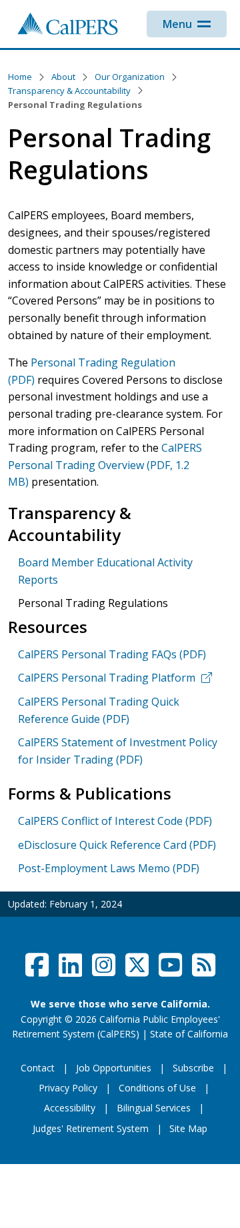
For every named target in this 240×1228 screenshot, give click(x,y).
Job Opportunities (113, 1067)
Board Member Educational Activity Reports (105, 571)
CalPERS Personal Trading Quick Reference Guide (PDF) (98, 710)
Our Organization (130, 77)
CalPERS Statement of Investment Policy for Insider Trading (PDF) (117, 751)
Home (20, 77)
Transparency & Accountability (69, 91)
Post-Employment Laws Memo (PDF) (108, 868)
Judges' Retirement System (91, 1128)
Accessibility (69, 1107)
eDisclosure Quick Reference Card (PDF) (117, 845)
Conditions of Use (157, 1087)
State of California (189, 1033)
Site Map (188, 1128)
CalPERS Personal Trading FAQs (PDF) (112, 654)
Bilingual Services (154, 1107)
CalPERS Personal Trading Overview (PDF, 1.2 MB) (105, 464)
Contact (38, 1067)
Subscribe (193, 1067)
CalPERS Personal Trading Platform (106, 677)
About (63, 77)
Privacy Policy (68, 1087)
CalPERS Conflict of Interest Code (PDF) (115, 821)
